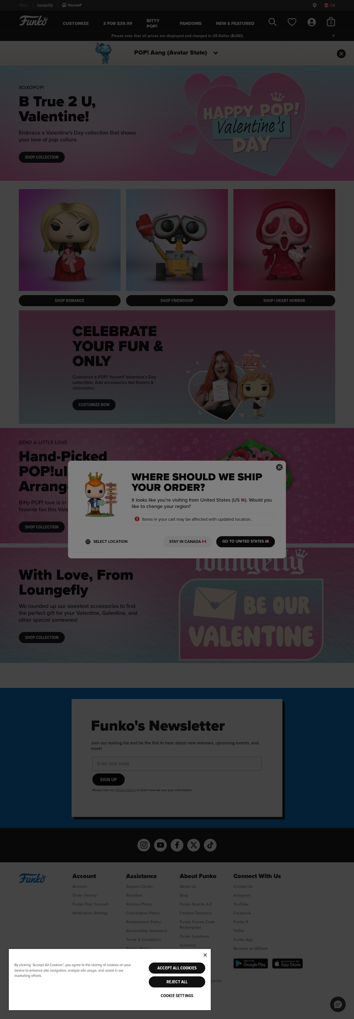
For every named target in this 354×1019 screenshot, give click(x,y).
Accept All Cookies (177, 968)
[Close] (205, 955)
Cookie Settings (177, 996)
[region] (110, 979)
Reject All (177, 982)
